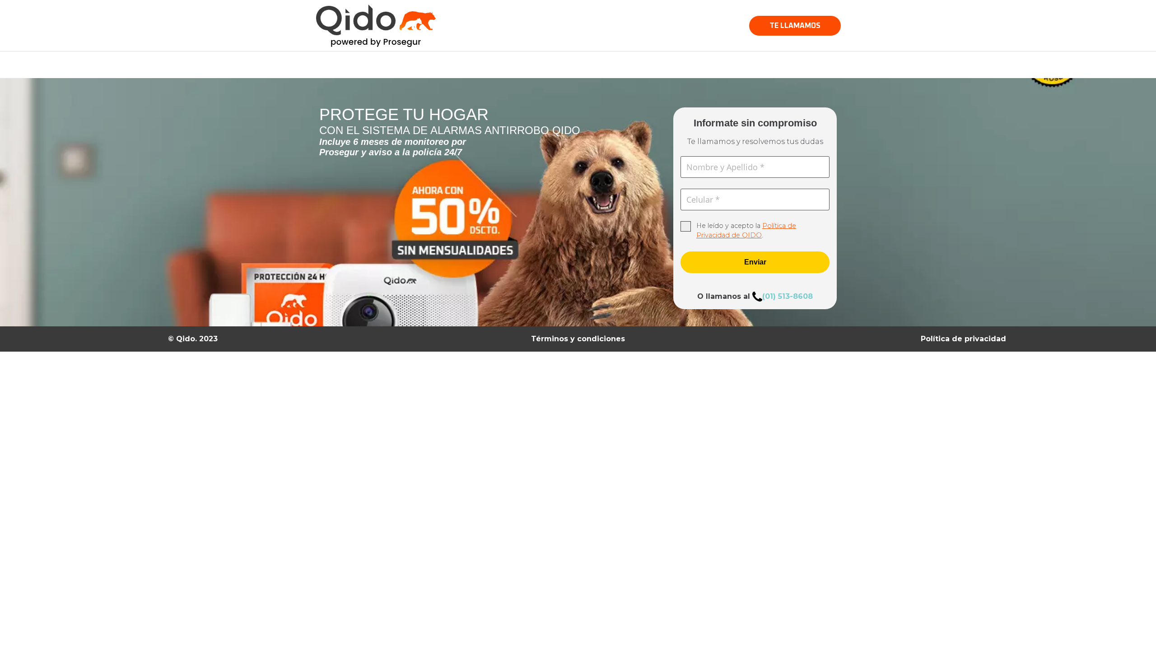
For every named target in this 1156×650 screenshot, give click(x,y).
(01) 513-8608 (787, 296)
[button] (795, 25)
